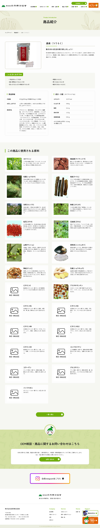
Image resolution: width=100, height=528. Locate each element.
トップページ (8, 32)
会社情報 (32, 6)
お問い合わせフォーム (93, 5)
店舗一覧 (73, 6)
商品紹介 (16, 32)
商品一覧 (64, 6)
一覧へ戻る (50, 414)
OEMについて (43, 6)
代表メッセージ (52, 514)
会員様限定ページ (79, 3)
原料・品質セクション (66, 514)
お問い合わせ (50, 459)
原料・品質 (55, 6)
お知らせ (83, 6)
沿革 (50, 517)
